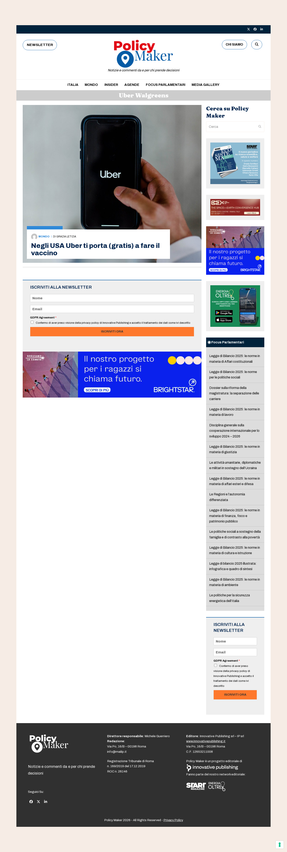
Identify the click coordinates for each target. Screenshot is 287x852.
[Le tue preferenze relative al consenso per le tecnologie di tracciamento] (280, 845)
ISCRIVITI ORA (112, 331)
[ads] (112, 396)
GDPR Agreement (43, 317)
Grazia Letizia (66, 236)
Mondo (44, 236)
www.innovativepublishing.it (205, 741)
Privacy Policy (173, 820)
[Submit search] (259, 127)
